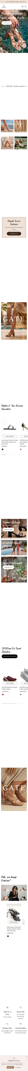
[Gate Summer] (7, 143)
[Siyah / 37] (2, 447)
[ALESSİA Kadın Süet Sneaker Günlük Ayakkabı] (18, 673)
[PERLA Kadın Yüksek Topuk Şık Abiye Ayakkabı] (9, 425)
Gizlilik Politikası (19, 1064)
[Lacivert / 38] (21, 449)
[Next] (23, 923)
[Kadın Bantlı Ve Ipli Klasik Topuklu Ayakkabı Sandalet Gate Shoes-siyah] (14, 914)
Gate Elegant (18, 134)
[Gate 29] (20, 143)
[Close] (26, 1056)
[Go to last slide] (1, 31)
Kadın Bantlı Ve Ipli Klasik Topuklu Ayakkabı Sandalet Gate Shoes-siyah (14, 928)
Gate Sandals (4, 134)
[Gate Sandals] (7, 126)
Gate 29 (16, 151)
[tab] (10, 52)
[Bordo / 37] (11, 694)
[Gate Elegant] (20, 126)
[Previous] (23, 920)
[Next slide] (27, 31)
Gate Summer (5, 151)
